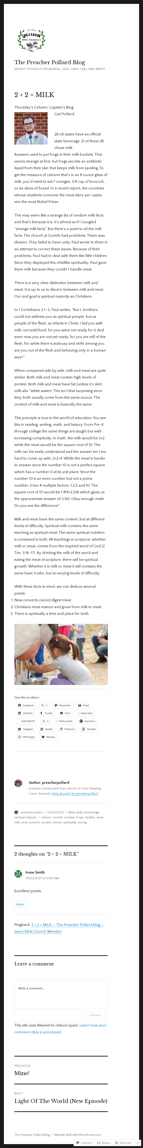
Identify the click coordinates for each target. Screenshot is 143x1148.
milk (17, 822)
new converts (30, 822)
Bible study (75, 812)
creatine (69, 817)
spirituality (69, 822)
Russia (57, 822)
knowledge (92, 812)
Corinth (58, 817)
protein (47, 822)
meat (99, 817)
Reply (20, 904)
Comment (95, 1015)
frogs (80, 817)
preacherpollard (32, 812)
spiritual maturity (25, 817)
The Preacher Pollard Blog (49, 62)
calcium (46, 817)
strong (82, 822)
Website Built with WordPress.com (77, 1134)
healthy (90, 817)
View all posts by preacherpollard (75, 793)
